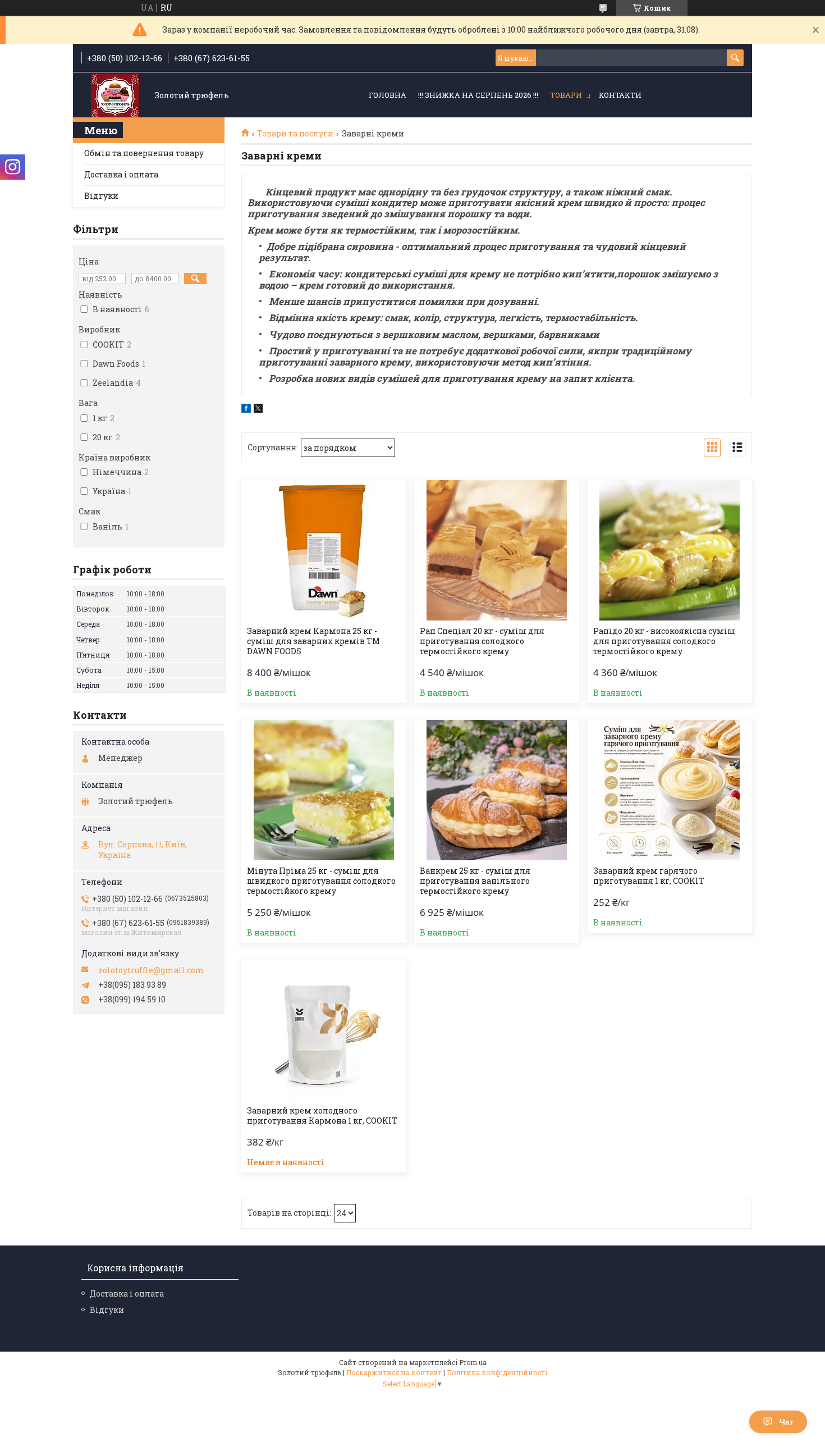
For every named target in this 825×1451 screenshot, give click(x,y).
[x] (258, 409)
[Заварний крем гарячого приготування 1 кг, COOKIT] (670, 790)
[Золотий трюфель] (115, 95)
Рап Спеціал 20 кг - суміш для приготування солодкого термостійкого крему (482, 641)
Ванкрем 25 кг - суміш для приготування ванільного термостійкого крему (475, 881)
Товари (566, 95)
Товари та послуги (295, 134)
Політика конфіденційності (497, 1372)
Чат (787, 1421)
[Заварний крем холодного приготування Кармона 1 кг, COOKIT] (323, 1030)
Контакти (620, 95)
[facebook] (246, 409)
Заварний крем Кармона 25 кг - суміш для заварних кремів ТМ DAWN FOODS (313, 641)
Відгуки (101, 195)
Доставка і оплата (121, 174)
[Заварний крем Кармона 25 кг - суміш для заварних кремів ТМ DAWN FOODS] (323, 550)
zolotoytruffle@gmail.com (151, 970)
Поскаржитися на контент (394, 1372)
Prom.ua (473, 1362)
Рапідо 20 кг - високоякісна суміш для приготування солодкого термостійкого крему (664, 641)
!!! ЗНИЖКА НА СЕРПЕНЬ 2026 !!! (478, 95)
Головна (387, 95)
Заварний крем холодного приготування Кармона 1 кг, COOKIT (322, 1116)
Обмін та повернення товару (144, 153)
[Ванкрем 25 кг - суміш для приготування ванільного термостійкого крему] (496, 790)
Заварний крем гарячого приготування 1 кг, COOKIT (648, 876)
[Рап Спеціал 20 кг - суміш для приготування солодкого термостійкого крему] (496, 550)
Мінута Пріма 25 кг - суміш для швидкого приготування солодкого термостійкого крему (321, 881)
